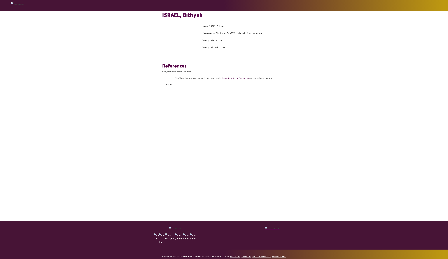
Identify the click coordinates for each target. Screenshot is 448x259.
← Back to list (168, 85)
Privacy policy (235, 256)
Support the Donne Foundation (235, 78)
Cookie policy (246, 256)
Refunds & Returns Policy (261, 256)
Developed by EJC (279, 256)
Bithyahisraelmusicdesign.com (176, 72)
